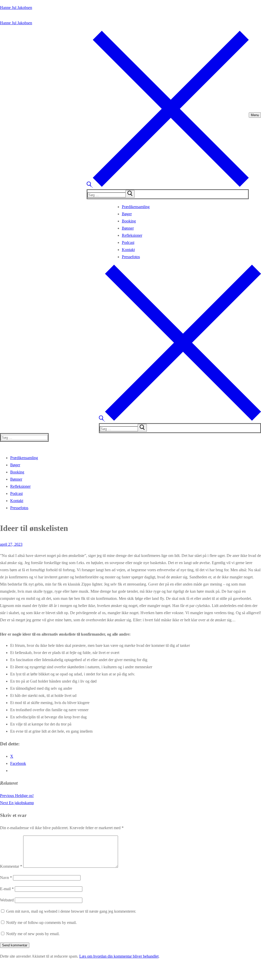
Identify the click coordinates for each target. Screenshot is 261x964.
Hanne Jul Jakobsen (16, 7)
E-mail (7, 889)
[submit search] (130, 194)
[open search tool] (168, 185)
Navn (6, 877)
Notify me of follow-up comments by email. (41, 922)
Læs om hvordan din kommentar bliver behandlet (119, 956)
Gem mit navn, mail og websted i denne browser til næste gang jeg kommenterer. (71, 911)
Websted (7, 900)
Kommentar (11, 866)
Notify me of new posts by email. (33, 934)
